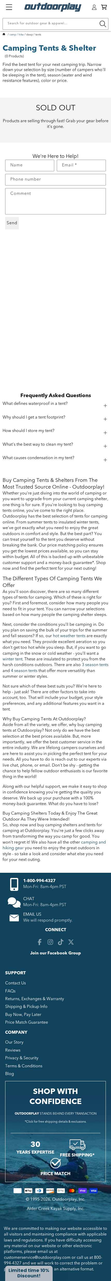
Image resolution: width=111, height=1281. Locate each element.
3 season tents (95, 665)
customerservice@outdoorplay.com (37, 1257)
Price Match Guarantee (26, 1022)
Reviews (12, 1050)
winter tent (12, 659)
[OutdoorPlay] (4, 34)
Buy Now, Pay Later (23, 1014)
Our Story (14, 1042)
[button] (104, 7)
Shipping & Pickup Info (26, 1006)
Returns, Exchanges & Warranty (34, 999)
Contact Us (15, 983)
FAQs (10, 991)
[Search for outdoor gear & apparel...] (102, 24)
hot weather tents (69, 636)
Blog (9, 1074)
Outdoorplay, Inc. (68, 1199)
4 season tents (24, 671)
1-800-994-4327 (39, 881)
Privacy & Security (21, 1058)
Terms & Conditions (23, 1066)
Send (12, 223)
